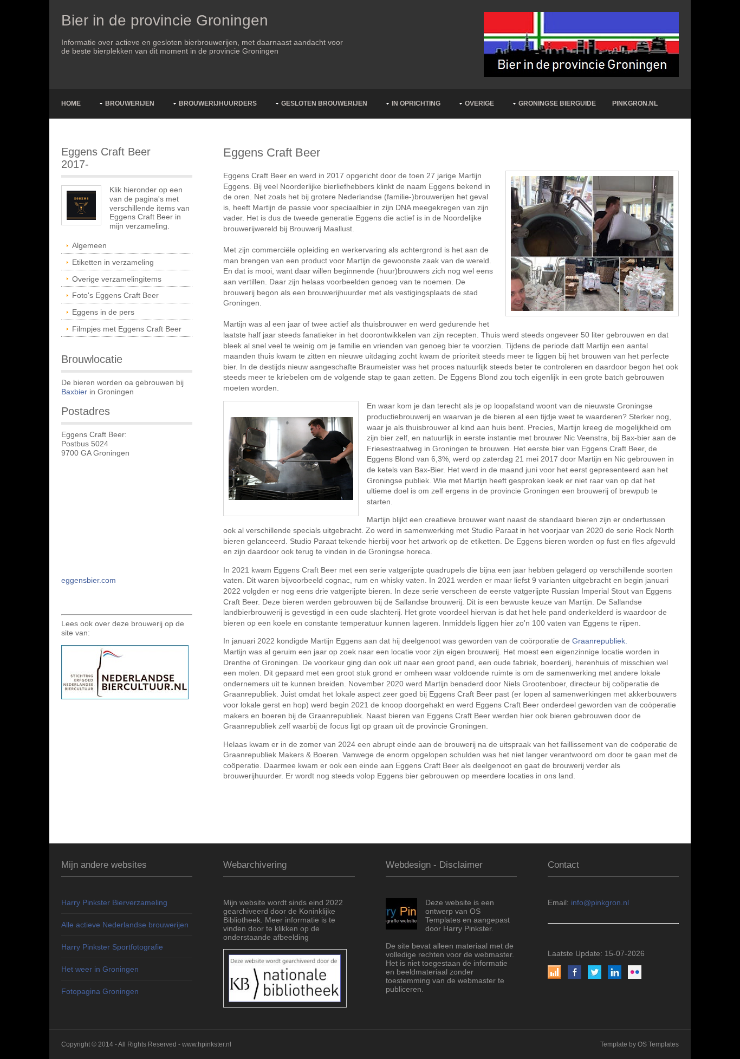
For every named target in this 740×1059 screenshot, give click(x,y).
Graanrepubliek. (599, 640)
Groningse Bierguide (557, 103)
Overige (479, 103)
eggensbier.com (88, 580)
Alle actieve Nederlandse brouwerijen (125, 924)
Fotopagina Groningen (100, 991)
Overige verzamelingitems (116, 279)
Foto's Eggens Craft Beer (115, 295)
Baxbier (74, 391)
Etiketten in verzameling (113, 262)
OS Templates (658, 1044)
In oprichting (416, 103)
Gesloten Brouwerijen (324, 103)
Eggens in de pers (103, 312)
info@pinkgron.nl (600, 902)
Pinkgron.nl (635, 103)
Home (71, 103)
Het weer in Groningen (100, 969)
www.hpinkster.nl (206, 1044)
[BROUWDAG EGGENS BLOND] (592, 242)
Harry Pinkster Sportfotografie (112, 947)
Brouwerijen (129, 103)
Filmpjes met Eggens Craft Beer (126, 328)
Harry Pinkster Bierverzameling (114, 902)
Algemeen (89, 245)
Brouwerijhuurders (218, 103)
